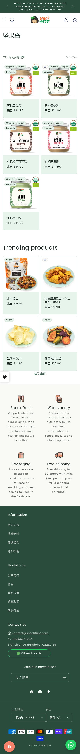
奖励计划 (13, 534)
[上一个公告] (7, 6)
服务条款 (13, 610)
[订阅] (64, 677)
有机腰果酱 (52, 161)
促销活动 (13, 542)
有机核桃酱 (52, 105)
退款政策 (13, 601)
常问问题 (13, 525)
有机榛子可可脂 (17, 161)
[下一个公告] (73, 6)
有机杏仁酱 (14, 105)
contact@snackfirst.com (30, 633)
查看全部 (40, 373)
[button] (12, 19)
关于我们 (13, 575)
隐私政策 (13, 593)
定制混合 (12, 298)
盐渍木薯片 (14, 358)
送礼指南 (13, 551)
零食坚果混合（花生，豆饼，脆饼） (59, 300)
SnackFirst (44, 745)
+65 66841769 (22, 639)
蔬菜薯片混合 (53, 358)
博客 (10, 584)
